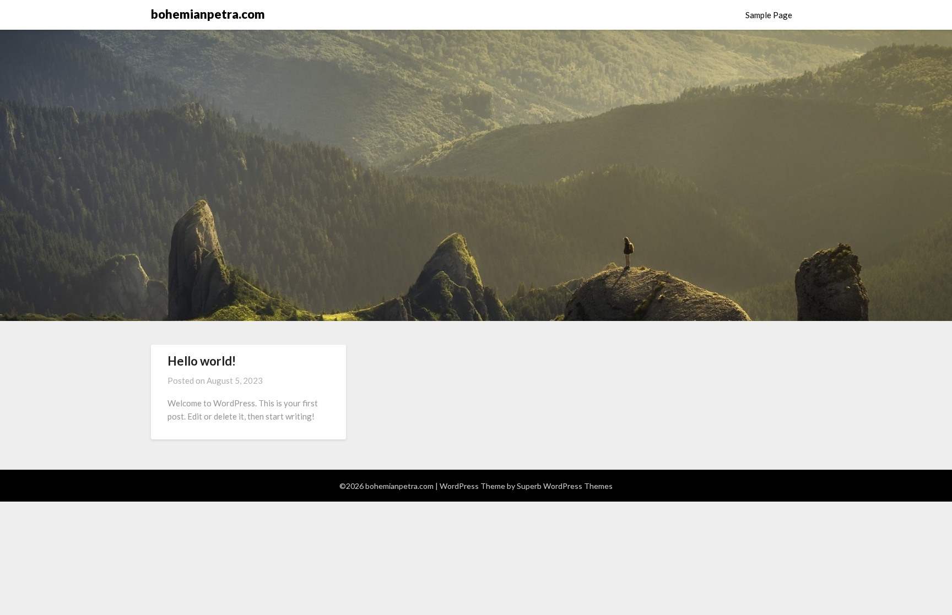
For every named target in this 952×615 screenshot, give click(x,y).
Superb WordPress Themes (565, 486)
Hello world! (201, 360)
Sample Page (768, 15)
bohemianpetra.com (208, 14)
